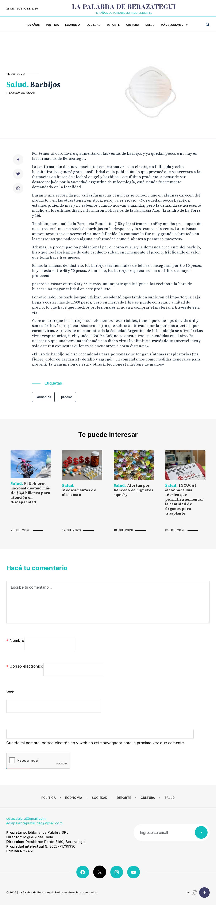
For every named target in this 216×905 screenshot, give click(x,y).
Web (10, 692)
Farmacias (43, 397)
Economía (72, 24)
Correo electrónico (24, 666)
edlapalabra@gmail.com (26, 818)
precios (67, 397)
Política (52, 24)
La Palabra (124, 7)
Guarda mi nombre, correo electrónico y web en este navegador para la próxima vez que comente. (95, 743)
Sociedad (93, 24)
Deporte (113, 24)
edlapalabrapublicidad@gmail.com (34, 823)
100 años (33, 24)
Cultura (132, 24)
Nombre (15, 640)
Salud (150, 24)
